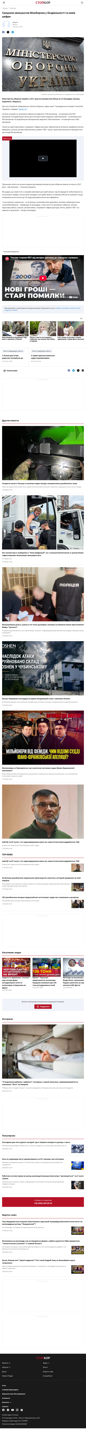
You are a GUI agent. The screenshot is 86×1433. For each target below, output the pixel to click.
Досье (4, 1371)
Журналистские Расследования (13, 1394)
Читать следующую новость (41, 351)
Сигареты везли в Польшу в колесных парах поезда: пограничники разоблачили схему (39, 483)
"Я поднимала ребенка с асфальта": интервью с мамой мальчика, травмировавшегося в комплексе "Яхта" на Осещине (40, 1083)
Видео (45, 1363)
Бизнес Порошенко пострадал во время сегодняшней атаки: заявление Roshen (36, 698)
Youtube (72, 308)
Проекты (5, 1363)
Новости (5, 1367)
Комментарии (12, 371)
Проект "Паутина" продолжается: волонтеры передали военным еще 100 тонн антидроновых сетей (44, 981)
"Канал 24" (22, 109)
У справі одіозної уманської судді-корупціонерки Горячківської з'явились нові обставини (43, 359)
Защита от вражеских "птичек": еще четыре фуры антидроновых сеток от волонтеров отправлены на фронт (16, 982)
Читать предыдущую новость (13, 351)
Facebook (65, 308)
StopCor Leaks (9, 1215)
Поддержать (45, 1006)
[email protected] (21, 1424)
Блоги (45, 1367)
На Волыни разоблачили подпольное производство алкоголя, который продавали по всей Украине (41, 879)
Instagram (7, 310)
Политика (13, 8)
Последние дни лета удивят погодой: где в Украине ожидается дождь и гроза (36, 1142)
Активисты (6, 1398)
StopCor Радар (7, 1376)
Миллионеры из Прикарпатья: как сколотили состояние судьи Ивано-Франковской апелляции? (38, 769)
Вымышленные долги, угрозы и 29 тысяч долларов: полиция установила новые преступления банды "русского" (43, 626)
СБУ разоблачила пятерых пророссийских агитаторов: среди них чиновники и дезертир (40, 897)
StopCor (15, 22)
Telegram (59, 308)
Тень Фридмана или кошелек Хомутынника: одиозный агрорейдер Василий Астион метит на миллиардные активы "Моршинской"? (42, 1222)
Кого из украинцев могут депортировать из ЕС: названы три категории (33, 1159)
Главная (5, 8)
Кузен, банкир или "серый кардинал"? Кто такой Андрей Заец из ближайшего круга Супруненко (38, 1261)
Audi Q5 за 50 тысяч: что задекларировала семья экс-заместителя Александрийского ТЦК (40, 842)
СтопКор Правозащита (10, 1390)
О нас (4, 1386)
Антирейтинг (48, 1376)
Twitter (77, 308)
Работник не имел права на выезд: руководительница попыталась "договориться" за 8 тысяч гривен (43, 1177)
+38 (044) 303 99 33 (43, 1203)
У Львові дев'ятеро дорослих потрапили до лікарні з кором (12, 358)
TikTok (14, 310)
